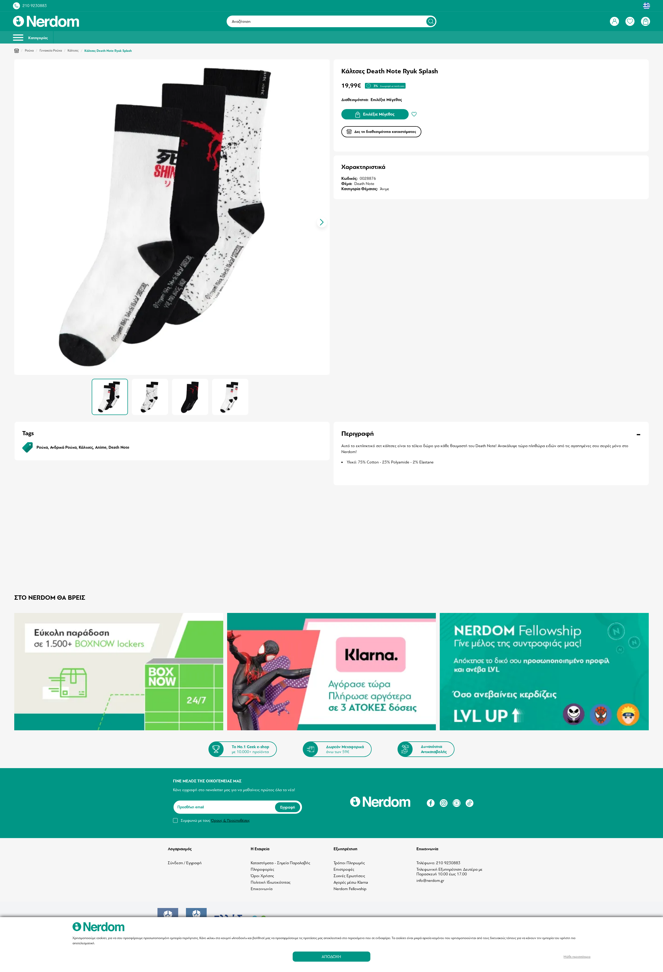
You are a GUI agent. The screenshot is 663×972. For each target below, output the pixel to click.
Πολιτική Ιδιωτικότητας (271, 882)
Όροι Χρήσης (262, 876)
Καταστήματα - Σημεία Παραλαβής (280, 863)
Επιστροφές (344, 869)
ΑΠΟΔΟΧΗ (331, 956)
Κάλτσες (73, 50)
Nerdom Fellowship (350, 889)
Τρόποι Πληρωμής (349, 863)
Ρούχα (29, 50)
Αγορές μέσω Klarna (351, 882)
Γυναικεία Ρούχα (51, 50)
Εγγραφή (287, 807)
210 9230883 (35, 5)
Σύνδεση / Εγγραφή (185, 863)
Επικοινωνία (261, 889)
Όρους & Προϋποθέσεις (230, 820)
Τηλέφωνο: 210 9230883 (438, 863)
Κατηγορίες (37, 37)
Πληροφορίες (262, 869)
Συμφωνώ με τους (215, 820)
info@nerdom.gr (430, 880)
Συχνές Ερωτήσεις (349, 876)
